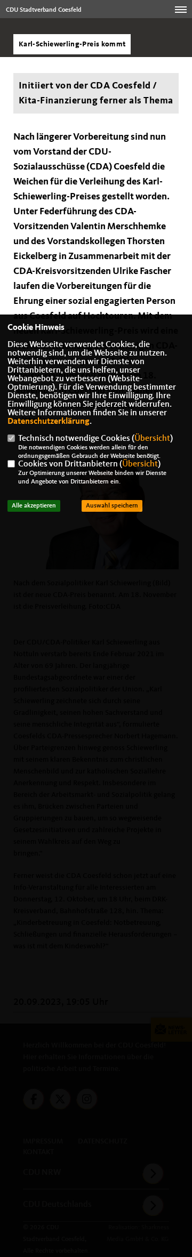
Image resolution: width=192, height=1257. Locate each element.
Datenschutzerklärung (48, 421)
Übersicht (152, 438)
